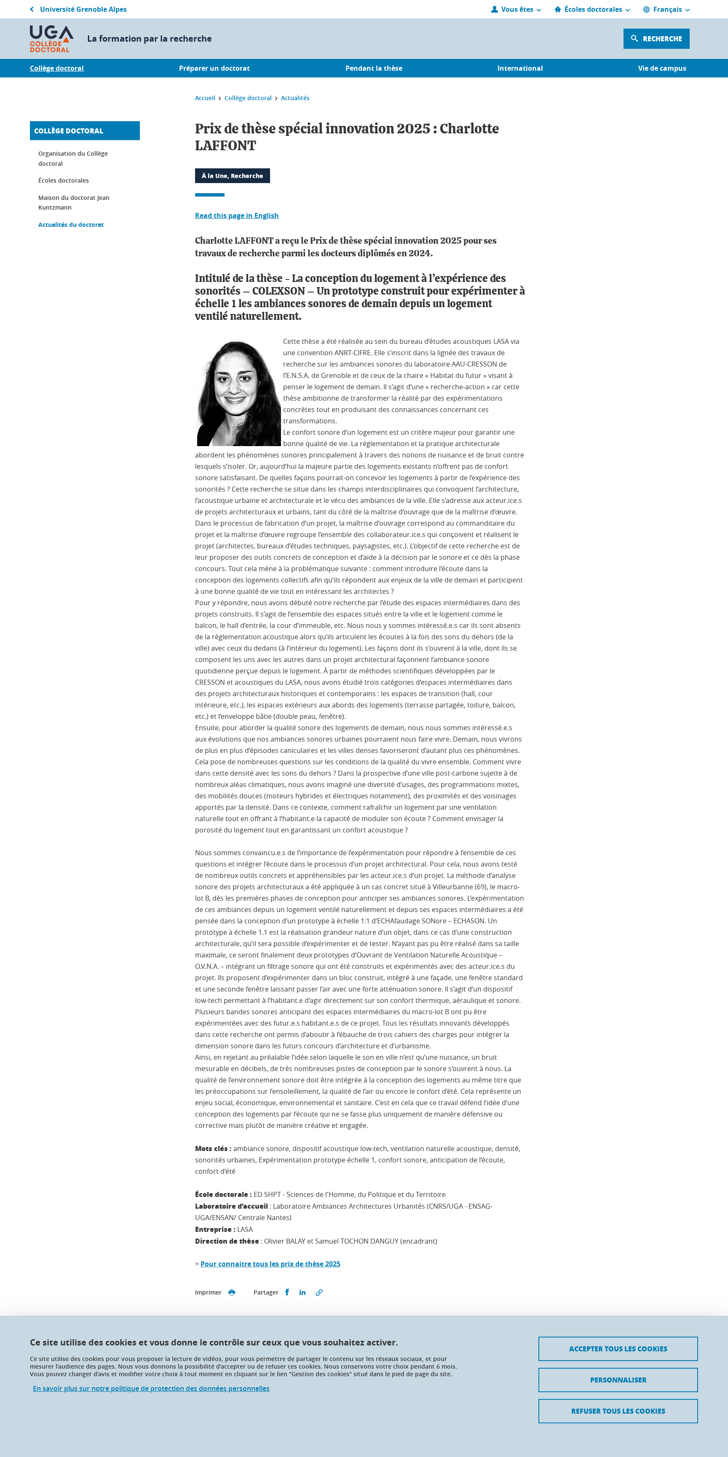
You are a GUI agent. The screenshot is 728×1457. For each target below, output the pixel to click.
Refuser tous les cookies (618, 1411)
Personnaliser (618, 1380)
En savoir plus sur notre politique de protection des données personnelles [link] (151, 1389)
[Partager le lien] (319, 1292)
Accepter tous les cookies (618, 1348)
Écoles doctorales (63, 180)
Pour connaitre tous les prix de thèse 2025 (270, 1263)
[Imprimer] (232, 1292)
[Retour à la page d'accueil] (52, 38)
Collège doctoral (68, 131)
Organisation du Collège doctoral (73, 158)
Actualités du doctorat (71, 225)
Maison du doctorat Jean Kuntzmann (74, 203)
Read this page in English (237, 215)
